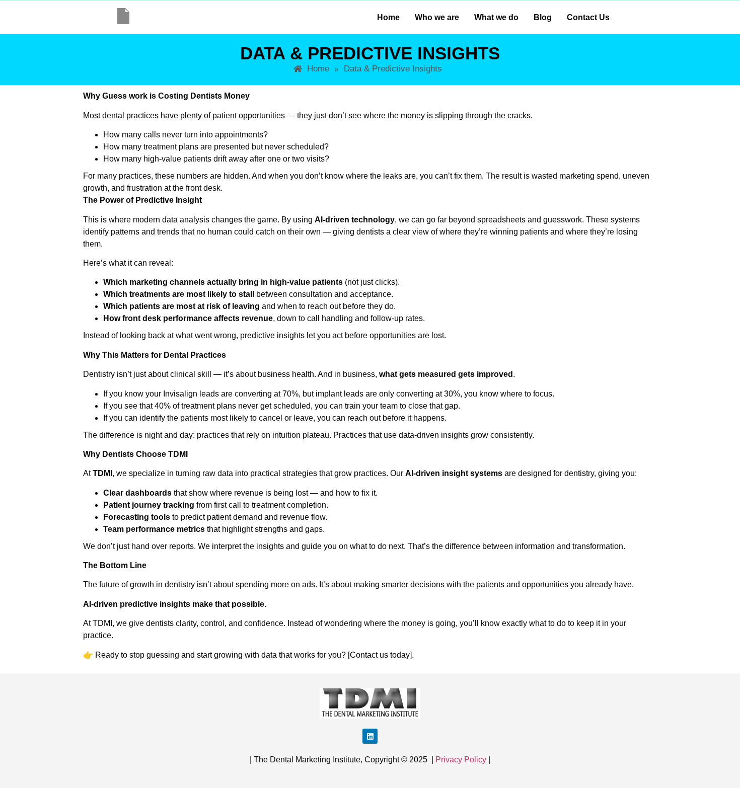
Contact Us (588, 17)
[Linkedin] (370, 736)
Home (388, 17)
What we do (496, 17)
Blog (543, 17)
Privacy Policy (460, 759)
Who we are (437, 17)
